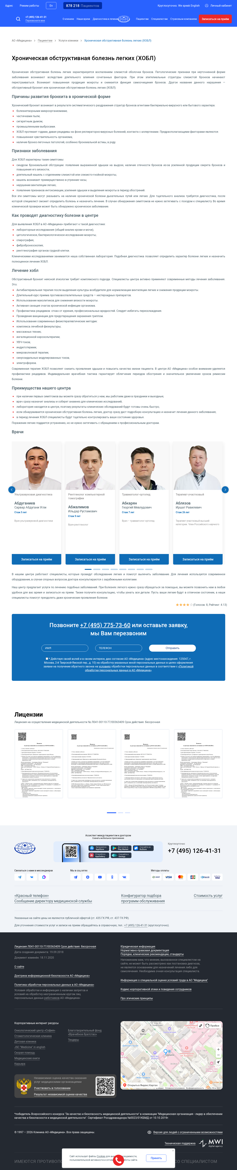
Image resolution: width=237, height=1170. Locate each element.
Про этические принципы (137, 998)
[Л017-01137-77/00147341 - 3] (145, 763)
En (51, 5)
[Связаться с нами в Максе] (44, 877)
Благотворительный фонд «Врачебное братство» (84, 1032)
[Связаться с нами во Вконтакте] (32, 877)
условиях (105, 666)
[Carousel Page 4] (114, 569)
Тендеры (73, 1040)
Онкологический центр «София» (34, 1030)
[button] (18, 19)
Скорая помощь (24, 1052)
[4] (188, 604)
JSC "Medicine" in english (29, 1047)
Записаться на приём (215, 19)
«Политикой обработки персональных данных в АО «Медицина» (139, 668)
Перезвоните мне (35, 20)
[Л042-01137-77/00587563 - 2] (91, 763)
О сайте (19, 966)
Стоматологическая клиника (33, 1036)
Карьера (19, 1064)
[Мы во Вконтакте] (124, 877)
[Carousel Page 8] (148, 569)
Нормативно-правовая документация (145, 950)
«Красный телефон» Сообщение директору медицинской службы (53, 898)
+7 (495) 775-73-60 (105, 625)
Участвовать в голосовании (52, 1088)
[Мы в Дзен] (87, 877)
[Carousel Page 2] (96, 569)
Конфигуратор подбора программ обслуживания (143, 898)
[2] (181, 604)
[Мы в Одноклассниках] (112, 877)
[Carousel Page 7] (140, 569)
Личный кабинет (221, 5)
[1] (177, 604)
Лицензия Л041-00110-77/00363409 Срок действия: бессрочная (55, 946)
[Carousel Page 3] (105, 569)
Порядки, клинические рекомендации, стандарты (152, 954)
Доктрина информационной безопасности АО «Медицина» (52, 976)
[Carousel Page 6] (131, 569)
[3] (184, 604)
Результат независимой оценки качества (60, 1094)
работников (52, 998)
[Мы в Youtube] (100, 877)
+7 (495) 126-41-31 (36, 17)
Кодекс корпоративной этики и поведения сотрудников (156, 989)
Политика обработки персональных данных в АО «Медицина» (54, 985)
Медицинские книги (27, 1058)
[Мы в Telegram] (75, 877)
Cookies (101, 1156)
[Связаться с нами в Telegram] (19, 877)
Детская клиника (25, 1041)
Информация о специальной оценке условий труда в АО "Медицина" (164, 980)
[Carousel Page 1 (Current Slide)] (88, 569)
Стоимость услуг (208, 895)
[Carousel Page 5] (122, 569)
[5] (191, 604)
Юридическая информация (138, 946)
